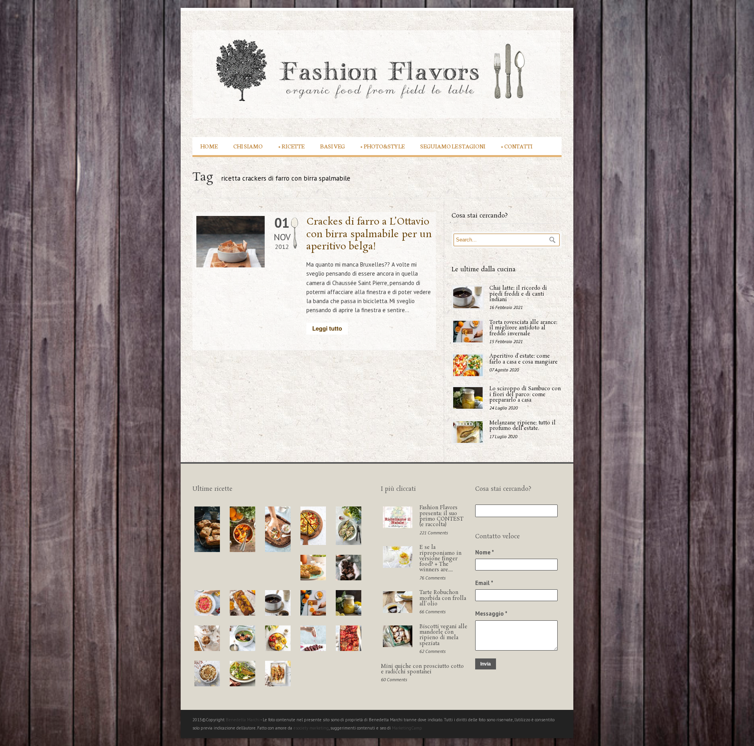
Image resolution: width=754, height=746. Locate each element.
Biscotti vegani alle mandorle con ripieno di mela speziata (443, 635)
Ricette (291, 146)
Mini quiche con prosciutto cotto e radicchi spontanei (422, 669)
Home (209, 146)
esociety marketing (311, 728)
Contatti (517, 146)
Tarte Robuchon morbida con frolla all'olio (442, 598)
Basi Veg (332, 146)
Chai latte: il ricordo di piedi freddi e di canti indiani (518, 294)
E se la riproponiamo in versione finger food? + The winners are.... (440, 559)
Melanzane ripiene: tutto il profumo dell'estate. (522, 425)
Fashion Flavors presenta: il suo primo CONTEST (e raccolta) (441, 516)
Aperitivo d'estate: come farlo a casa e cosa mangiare (523, 359)
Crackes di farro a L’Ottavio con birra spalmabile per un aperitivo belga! (369, 234)
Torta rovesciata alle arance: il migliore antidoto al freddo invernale (523, 328)
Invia (485, 664)
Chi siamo (248, 146)
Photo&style (382, 146)
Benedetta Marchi (243, 719)
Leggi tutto (327, 328)
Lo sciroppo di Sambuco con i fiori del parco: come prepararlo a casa (525, 394)
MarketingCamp (407, 728)
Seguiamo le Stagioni (452, 146)
